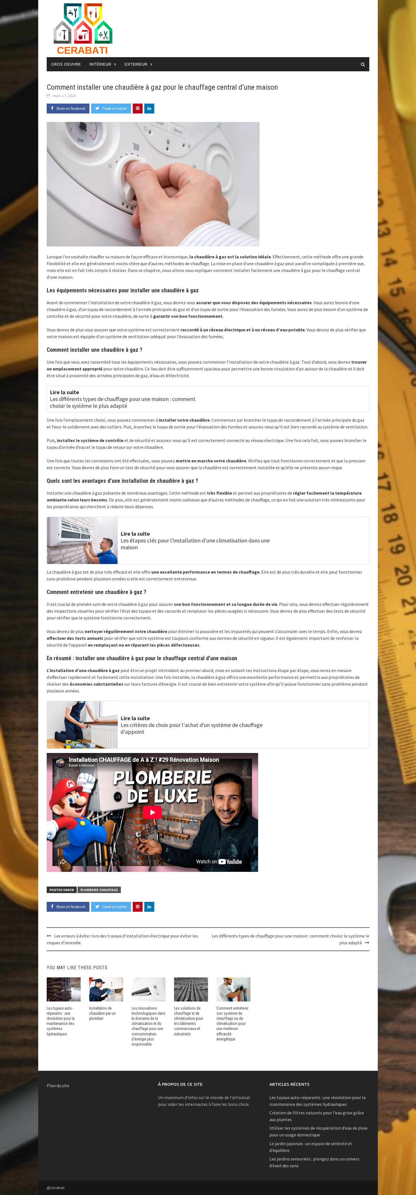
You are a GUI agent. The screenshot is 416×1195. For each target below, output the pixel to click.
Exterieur (136, 64)
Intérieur (100, 64)
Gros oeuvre (66, 64)
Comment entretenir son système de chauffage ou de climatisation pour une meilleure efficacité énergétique (232, 1023)
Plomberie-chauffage (99, 890)
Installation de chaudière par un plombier (102, 1013)
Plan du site (58, 1085)
